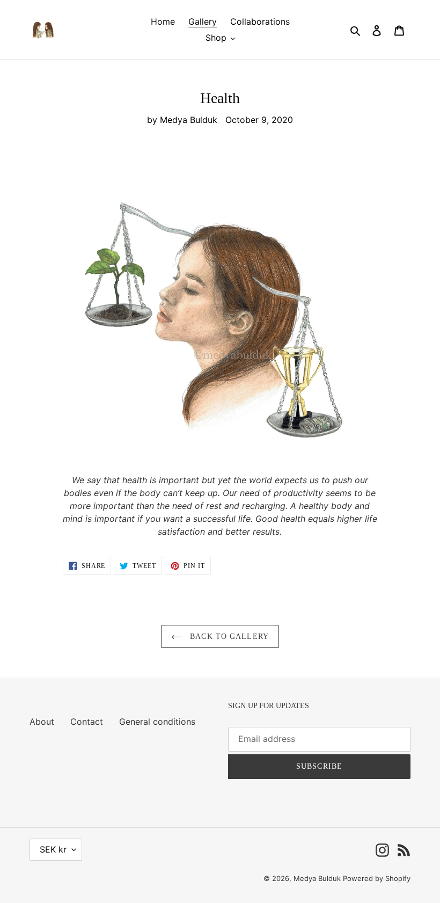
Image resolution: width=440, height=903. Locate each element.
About (42, 721)
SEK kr (53, 849)
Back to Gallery (228, 636)
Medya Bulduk (318, 878)
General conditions (157, 721)
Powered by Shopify (376, 878)
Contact (86, 721)
